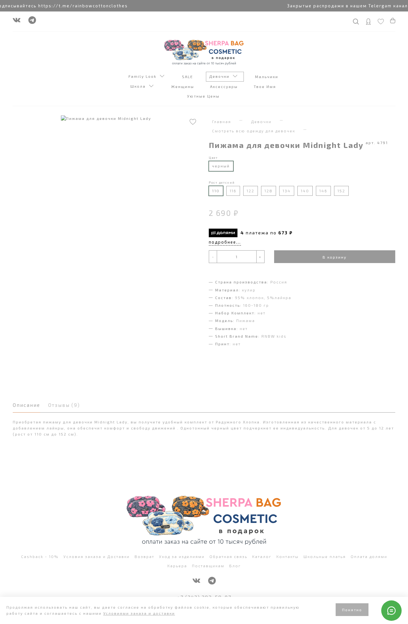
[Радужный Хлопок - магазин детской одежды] (204, 51)
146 (323, 190)
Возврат (144, 556)
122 (250, 190)
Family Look (144, 76)
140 (305, 190)
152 (341, 190)
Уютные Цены (204, 96)
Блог (235, 565)
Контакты (287, 556)
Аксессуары (224, 86)
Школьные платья (324, 556)
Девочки (221, 76)
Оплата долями (369, 556)
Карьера (177, 565)
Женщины (183, 86)
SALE (188, 76)
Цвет (213, 157)
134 (287, 190)
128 (269, 190)
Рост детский (222, 182)
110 (216, 190)
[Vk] (16, 21)
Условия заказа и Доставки (96, 556)
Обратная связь (228, 556)
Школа (139, 86)
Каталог (262, 556)
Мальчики (267, 76)
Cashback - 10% (40, 556)
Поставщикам (208, 565)
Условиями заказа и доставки (139, 613)
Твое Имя (266, 86)
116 (233, 190)
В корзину (334, 257)
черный (221, 166)
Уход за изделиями (182, 556)
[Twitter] (32, 21)
